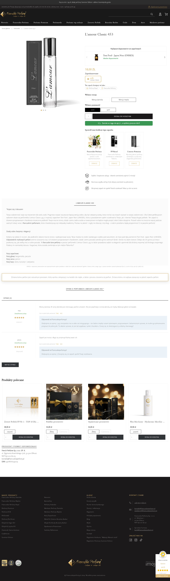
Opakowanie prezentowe (98, 422)
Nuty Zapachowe (50, 515)
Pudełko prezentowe (54, 422)
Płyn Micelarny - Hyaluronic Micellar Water (148, 422)
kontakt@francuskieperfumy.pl (13, 459)
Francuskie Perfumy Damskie (12, 497)
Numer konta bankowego (95, 504)
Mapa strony (91, 530)
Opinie (89, 526)
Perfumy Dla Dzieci (8, 519)
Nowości (47, 497)
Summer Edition (7, 537)
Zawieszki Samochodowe (10, 530)
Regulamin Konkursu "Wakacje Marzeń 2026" (102, 537)
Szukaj (152, 14)
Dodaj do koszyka (122, 116)
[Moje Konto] (160, 14)
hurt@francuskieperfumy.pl (143, 530)
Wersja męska (124, 100)
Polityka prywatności (94, 515)
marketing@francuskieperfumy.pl (145, 511)
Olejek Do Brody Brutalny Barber (55, 523)
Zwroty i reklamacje (93, 508)
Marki (89, 523)
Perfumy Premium (8, 508)
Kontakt (89, 534)
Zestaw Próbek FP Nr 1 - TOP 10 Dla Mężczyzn (22, 422)
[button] (41, 110)
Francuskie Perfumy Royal (10, 504)
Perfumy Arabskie (50, 504)
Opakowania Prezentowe (52, 526)
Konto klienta (91, 497)
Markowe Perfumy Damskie (53, 508)
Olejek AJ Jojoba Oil (9, 526)
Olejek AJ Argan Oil (8, 523)
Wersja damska (97, 100)
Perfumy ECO (6, 512)
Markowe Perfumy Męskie (53, 512)
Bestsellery (48, 501)
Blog (88, 519)
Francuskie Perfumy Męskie (11, 501)
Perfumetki (5, 515)
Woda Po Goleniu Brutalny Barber (56, 519)
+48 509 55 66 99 (69, 7)
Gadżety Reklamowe (51, 530)
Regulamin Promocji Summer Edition (100, 541)
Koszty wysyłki (92, 501)
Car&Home (5, 534)
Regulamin (90, 512)
